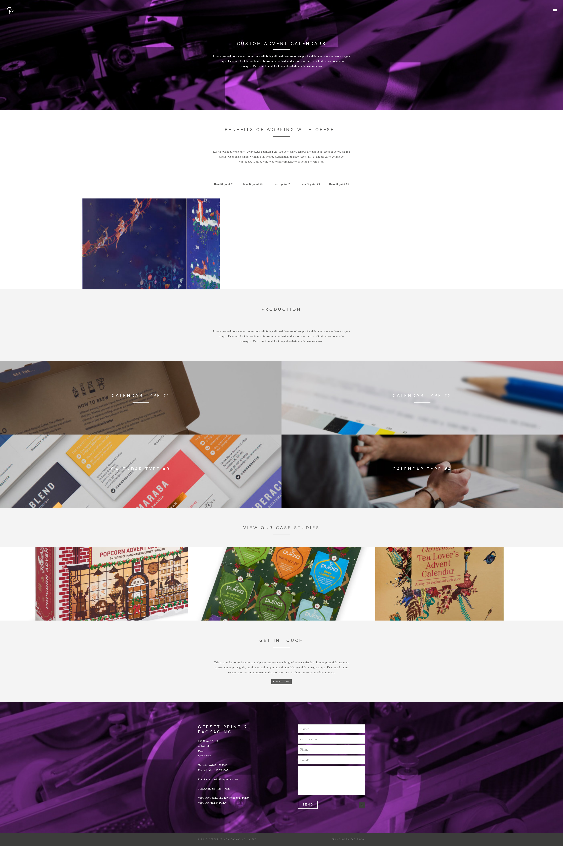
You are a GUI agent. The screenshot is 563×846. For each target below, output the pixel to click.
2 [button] (279, 282)
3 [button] (283, 282)
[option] (281, 243)
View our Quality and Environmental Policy (224, 797)
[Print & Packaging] (19, 10)
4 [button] (288, 282)
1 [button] (274, 282)
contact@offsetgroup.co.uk (222, 779)
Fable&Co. (358, 839)
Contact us (281, 682)
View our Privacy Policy (212, 802)
